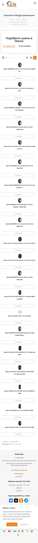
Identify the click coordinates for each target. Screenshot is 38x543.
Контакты (19, 476)
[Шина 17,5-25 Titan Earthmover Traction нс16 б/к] (19, 256)
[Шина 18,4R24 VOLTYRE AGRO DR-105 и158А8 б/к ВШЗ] (19, 386)
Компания (19, 454)
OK (21, 500)
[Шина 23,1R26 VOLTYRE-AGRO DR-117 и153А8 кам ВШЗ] (19, 348)
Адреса (19, 488)
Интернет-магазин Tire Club (19, 485)
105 (16, 444)
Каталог (19, 491)
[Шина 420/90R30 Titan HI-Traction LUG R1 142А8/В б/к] (19, 64)
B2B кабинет (19, 474)
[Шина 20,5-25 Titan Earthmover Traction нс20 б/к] (19, 239)
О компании (19, 458)
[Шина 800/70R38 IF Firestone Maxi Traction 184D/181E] (19, 219)
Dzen (16, 500)
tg (26, 500)
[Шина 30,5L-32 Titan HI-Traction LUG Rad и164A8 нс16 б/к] (19, 142)
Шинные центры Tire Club (19, 481)
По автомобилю (25, 46)
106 (19, 444)
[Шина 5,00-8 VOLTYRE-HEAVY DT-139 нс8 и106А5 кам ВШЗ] (19, 292)
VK (11, 500)
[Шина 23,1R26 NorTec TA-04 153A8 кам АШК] (19, 406)
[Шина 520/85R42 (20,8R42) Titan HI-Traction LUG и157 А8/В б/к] (19, 103)
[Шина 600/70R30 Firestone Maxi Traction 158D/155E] (19, 273)
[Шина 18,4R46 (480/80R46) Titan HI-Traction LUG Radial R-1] (19, 181)
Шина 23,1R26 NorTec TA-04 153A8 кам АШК (19, 410)
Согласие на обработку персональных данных (19, 461)
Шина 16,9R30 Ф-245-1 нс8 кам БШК (19, 316)
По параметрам (9, 46)
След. (13, 442)
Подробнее (24, 524)
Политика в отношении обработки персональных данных (19, 464)
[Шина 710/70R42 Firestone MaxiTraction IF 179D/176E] (19, 161)
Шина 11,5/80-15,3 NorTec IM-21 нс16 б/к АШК (19, 427)
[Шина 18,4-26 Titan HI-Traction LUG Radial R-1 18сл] (19, 84)
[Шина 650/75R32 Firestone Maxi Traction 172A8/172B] (19, 122)
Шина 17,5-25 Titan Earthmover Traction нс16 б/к (19, 260)
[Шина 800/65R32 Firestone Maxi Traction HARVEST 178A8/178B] (19, 200)
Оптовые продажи (19, 470)
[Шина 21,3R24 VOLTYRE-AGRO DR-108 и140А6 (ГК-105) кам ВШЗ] (19, 367)
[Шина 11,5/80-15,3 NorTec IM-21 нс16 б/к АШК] (19, 423)
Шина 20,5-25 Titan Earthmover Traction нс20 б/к (19, 243)
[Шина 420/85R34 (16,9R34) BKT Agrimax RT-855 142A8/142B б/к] (19, 328)
